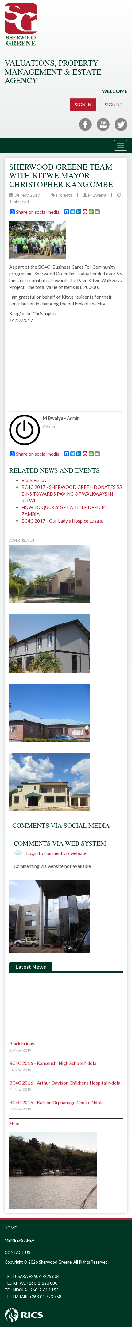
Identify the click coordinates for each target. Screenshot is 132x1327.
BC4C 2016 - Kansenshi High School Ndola (52, 1058)
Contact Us (17, 1252)
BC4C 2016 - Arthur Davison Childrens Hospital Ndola (64, 1078)
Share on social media (38, 211)
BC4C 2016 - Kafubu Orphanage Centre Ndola (56, 1098)
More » (16, 1123)
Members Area (19, 1240)
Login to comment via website (56, 853)
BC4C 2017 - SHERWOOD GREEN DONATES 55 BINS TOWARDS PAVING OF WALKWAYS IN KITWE (71, 493)
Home (11, 1227)
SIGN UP (113, 104)
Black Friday (34, 480)
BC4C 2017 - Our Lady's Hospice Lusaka (62, 521)
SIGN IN (83, 104)
